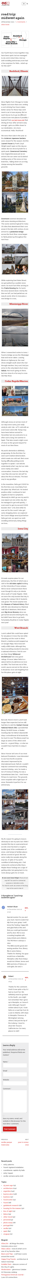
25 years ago (8, 1185)
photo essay (7, 1223)
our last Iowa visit (18, 120)
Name (5, 1062)
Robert (11, 976)
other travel (5, 24)
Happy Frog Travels (8, 1259)
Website (6, 1080)
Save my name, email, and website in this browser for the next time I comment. (14, 1121)
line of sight (7, 1211)
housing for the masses (12, 1208)
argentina (7, 1191)
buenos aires (8, 1194)
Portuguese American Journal (12, 1275)
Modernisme (6, 1269)
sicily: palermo (8, 1164)
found (5, 1203)
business (6, 1197)
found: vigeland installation (13, 1167)
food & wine (7, 1200)
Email (5, 1071)
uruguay (6, 1234)
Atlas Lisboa (5, 1249)
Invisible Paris (6, 1264)
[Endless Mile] (5, 3)
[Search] (27, 3)
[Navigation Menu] (24, 3)
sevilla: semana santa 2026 (13, 1176)
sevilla (5, 1228)
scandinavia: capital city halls (14, 1170)
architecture (8, 1188)
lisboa (5, 1214)
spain (5, 1231)
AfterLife (4, 1243)
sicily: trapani (8, 1173)
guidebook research (10, 1205)
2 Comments (20, 22)
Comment (7, 1089)
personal (6, 1220)
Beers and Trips (7, 1254)
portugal (6, 1225)
